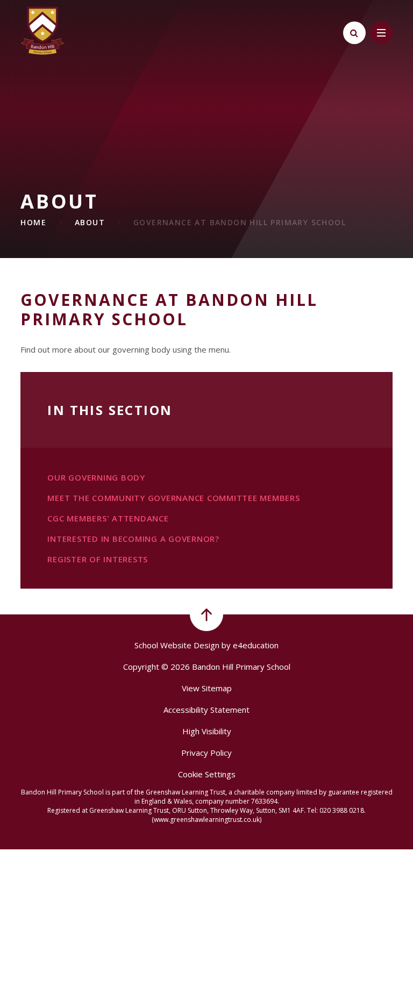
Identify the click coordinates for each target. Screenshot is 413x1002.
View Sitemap (207, 688)
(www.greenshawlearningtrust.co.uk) (206, 819)
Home (33, 222)
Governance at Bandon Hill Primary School (239, 222)
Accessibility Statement (206, 709)
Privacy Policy (206, 752)
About (90, 222)
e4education (256, 645)
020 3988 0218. (342, 810)
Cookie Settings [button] (207, 774)
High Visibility (206, 731)
